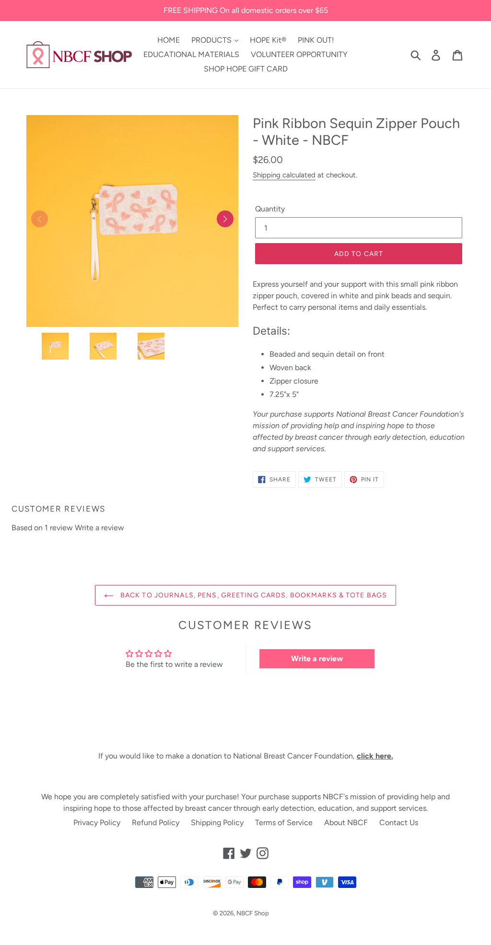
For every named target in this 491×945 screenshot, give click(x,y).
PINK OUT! (316, 40)
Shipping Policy (217, 822)
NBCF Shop (252, 913)
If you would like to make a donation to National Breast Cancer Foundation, (245, 755)
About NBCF (346, 822)
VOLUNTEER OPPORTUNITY (299, 54)
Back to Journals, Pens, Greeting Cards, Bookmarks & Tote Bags (252, 595)
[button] (225, 218)
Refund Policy (155, 822)
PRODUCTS (212, 40)
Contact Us (398, 822)
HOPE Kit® (268, 40)
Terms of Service (284, 822)
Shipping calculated (284, 175)
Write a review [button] (317, 658)
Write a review (99, 527)
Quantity (270, 208)
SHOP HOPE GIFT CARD (246, 68)
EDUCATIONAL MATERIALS (191, 54)
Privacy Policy (96, 822)
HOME (168, 40)
